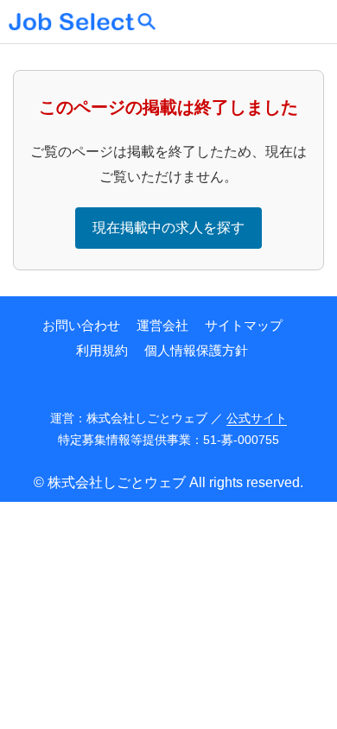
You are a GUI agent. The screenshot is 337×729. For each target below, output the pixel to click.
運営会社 (162, 325)
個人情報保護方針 (196, 350)
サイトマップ (244, 325)
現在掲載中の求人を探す (168, 227)
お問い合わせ (81, 325)
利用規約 (102, 350)
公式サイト (256, 418)
